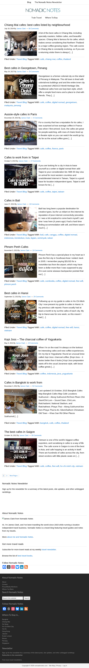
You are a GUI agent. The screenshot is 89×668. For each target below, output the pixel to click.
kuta (28, 238)
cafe (42, 59)
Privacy (58, 665)
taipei (54, 192)
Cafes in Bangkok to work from (23, 382)
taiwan (61, 192)
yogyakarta (67, 374)
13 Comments (37, 250)
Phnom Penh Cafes (16, 246)
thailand (67, 59)
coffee (59, 59)
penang (17, 105)
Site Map (52, 665)
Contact (4, 584)
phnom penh (10, 284)
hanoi (76, 327)
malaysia (8, 105)
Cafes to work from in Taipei (21, 157)
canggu (53, 235)
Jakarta (4, 634)
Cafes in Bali (12, 200)
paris (61, 148)
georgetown (71, 102)
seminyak (41, 238)
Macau (4, 638)
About (4, 582)
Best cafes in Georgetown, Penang (25, 68)
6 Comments (37, 118)
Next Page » (14, 475)
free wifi (79, 281)
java (59, 374)
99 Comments (36, 435)
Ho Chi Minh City (8, 626)
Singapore (5, 643)
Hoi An (4, 629)
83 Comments (34, 28)
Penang (4, 641)
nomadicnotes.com (41, 665)
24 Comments (33, 343)
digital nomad (58, 102)
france (55, 148)
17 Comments (36, 161)
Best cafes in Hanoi (16, 293)
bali (41, 235)
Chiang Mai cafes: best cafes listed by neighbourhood (37, 25)
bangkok (44, 423)
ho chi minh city (67, 466)
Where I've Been (8, 589)
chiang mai (50, 59)
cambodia (49, 281)
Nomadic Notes (44, 10)
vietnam (8, 330)
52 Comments (37, 386)
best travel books (25, 556)
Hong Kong (6, 631)
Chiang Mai (6, 622)
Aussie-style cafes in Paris (20, 114)
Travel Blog (21, 59)
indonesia (8, 238)
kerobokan (20, 238)
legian (33, 238)
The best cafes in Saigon (19, 431)
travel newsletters (16, 660)
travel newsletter (49, 550)
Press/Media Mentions (9, 587)
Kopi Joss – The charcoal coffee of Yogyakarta (32, 339)
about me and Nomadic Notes (20, 537)
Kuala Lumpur (7, 636)
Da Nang (5, 624)
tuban (50, 238)
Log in (65, 665)
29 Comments (34, 71)
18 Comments (34, 204)
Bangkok (5, 619)
